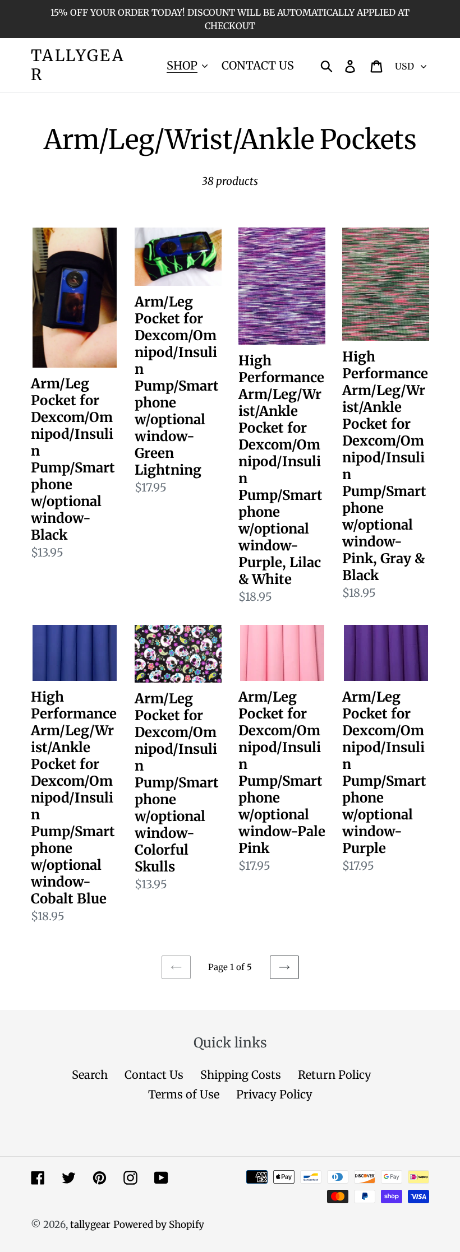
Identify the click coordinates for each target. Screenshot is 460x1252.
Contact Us (154, 1075)
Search (90, 1075)
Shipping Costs (240, 1075)
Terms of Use (183, 1094)
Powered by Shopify (158, 1224)
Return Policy (334, 1075)
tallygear (78, 65)
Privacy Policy (274, 1094)
